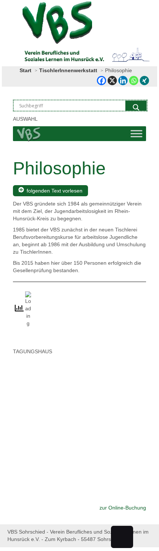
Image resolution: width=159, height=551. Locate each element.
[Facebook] (101, 80)
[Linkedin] (123, 80)
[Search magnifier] (136, 107)
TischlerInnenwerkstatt (68, 70)
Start (25, 70)
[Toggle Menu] (136, 133)
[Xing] (144, 80)
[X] (112, 80)
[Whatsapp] (133, 80)
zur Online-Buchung (122, 508)
